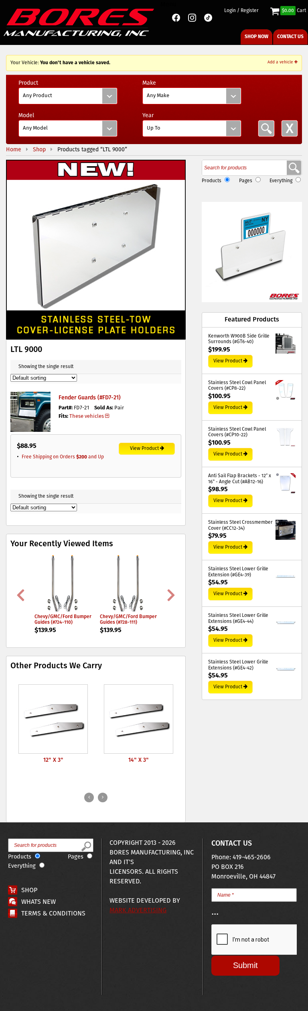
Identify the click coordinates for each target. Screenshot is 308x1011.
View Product (144, 448)
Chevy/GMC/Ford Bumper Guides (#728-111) (128, 619)
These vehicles (86, 416)
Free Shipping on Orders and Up (63, 457)
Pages (245, 181)
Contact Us (290, 37)
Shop (29, 890)
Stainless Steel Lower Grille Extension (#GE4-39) (238, 572)
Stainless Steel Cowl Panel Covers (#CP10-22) (237, 432)
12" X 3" (53, 760)
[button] (96, 250)
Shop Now (256, 37)
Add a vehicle (280, 62)
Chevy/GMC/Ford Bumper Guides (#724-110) (62, 619)
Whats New (38, 902)
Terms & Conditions (53, 914)
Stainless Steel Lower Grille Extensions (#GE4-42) (238, 665)
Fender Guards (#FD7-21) (90, 397)
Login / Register (241, 11)
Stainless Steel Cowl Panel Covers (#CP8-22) (237, 386)
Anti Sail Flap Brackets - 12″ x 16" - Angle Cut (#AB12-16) (239, 479)
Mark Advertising (137, 910)
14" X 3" (138, 760)
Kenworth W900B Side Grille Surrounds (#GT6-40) (239, 339)
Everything (281, 181)
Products (211, 181)
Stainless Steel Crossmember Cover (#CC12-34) (240, 525)
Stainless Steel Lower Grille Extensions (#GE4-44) (238, 619)
